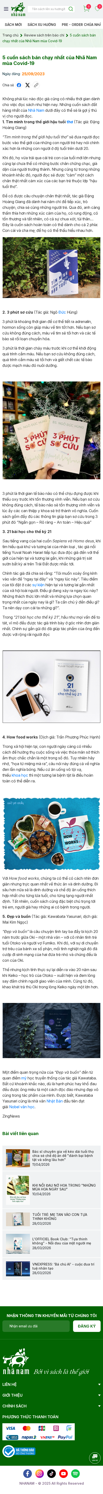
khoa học (20, 775)
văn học (27, 1106)
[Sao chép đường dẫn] (36, 85)
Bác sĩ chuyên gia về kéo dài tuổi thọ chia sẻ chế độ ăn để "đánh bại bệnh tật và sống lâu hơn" (63, 1155)
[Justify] (71, 9)
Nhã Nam (36, 110)
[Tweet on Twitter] (27, 85)
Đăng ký (87, 1326)
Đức (62, 312)
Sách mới (13, 25)
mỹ (24, 1078)
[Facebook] (27, 1473)
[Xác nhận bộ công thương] (18, 1451)
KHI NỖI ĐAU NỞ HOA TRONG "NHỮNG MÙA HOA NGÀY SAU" (64, 1187)
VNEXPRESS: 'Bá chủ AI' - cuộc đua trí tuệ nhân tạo (63, 1266)
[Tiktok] (51, 1473)
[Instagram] (39, 1473)
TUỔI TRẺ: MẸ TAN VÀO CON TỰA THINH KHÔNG (59, 1217)
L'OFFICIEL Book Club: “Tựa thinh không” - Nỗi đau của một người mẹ (61, 1241)
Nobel (14, 1106)
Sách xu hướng (42, 25)
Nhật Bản (54, 1101)
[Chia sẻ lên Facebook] (19, 85)
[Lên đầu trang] (89, 1471)
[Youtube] (63, 1473)
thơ (70, 121)
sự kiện (38, 584)
